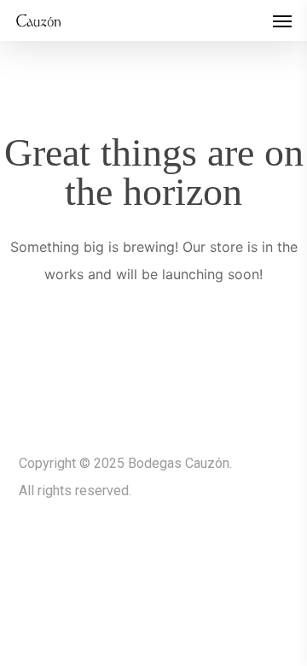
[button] (282, 20)
